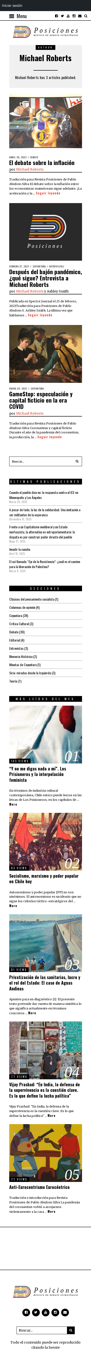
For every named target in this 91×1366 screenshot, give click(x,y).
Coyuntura (39, 266)
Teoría (13, 680)
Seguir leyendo (48, 193)
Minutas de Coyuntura (23, 664)
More (13, 804)
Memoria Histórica (21, 656)
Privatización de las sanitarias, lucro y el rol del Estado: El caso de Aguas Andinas (44, 983)
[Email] (80, 16)
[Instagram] (74, 16)
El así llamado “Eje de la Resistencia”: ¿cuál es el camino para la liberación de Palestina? (44, 564)
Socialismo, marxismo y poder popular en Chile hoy (44, 878)
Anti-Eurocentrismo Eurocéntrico (39, 1187)
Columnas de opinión (22, 607)
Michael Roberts (29, 169)
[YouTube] (68, 16)
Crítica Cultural (19, 623)
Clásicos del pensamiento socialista (31, 599)
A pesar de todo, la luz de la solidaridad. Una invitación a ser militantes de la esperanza (44, 512)
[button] (77, 461)
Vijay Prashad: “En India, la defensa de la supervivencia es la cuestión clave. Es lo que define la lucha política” (44, 1090)
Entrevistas (56, 266)
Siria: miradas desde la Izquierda (30, 672)
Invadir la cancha (19, 549)
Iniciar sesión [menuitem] (12, 5)
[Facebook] (56, 16)
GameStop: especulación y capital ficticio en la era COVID (41, 400)
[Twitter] (62, 16)
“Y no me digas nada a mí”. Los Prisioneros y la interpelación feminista (37, 774)
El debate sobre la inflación (41, 162)
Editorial (14, 640)
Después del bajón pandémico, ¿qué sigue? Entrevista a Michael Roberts (45, 278)
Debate (34, 157)
